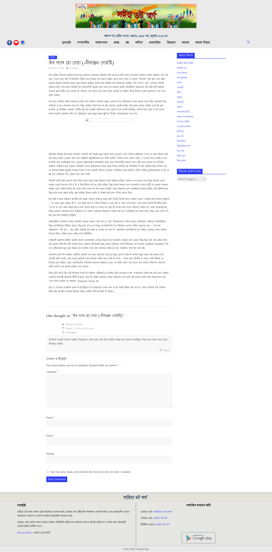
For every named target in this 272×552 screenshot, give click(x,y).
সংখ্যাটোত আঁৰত (183, 126)
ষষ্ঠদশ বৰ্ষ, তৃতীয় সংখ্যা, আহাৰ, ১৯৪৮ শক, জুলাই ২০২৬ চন (136, 36)
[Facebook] (9, 42)
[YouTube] (16, 42)
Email (50, 435)
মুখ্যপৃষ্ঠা (66, 42)
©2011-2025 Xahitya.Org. (136, 549)
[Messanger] (22, 42)
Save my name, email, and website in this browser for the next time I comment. (91, 472)
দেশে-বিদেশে (182, 73)
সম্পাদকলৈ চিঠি (183, 112)
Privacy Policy (24, 532)
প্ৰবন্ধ (116, 42)
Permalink (71, 332)
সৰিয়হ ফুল (181, 155)
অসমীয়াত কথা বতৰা (163, 512)
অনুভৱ (179, 97)
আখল (179, 82)
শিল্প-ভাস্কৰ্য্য (181, 160)
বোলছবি (180, 87)
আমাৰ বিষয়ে (202, 42)
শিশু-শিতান (181, 141)
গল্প (127, 42)
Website (50, 454)
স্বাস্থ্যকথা (180, 102)
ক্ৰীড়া (179, 92)
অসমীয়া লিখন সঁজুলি (185, 63)
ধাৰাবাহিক (155, 42)
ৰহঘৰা (185, 42)
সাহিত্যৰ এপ (182, 68)
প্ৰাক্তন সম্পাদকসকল (185, 116)
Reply (167, 350)
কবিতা (139, 42)
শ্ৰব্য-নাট (180, 136)
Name (50, 417)
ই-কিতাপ (180, 131)
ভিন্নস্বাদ (171, 42)
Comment (52, 372)
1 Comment (73, 68)
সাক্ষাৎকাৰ (101, 42)
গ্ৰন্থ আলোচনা (182, 77)
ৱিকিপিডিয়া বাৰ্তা (183, 146)
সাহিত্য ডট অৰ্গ (160, 518)
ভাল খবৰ (180, 151)
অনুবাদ (179, 107)
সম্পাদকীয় (83, 42)
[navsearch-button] (250, 42)
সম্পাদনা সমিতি (183, 121)
